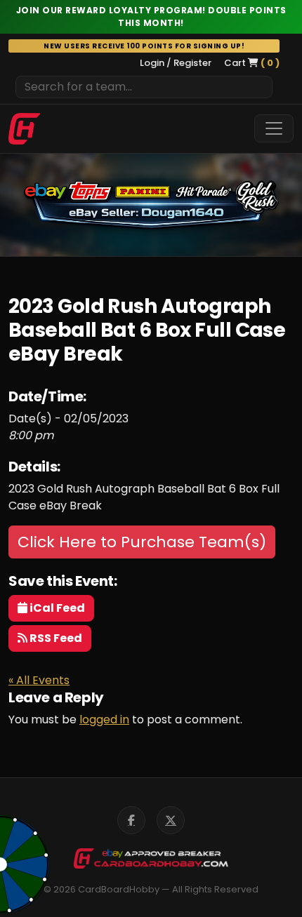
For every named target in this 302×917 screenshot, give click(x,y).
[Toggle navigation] (274, 128)
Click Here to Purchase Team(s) (142, 542)
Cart (252, 62)
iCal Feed (56, 608)
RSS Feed (54, 638)
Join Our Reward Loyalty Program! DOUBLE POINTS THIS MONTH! (151, 16)
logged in (104, 719)
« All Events (39, 680)
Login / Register (175, 62)
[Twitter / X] (171, 820)
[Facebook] (131, 820)
